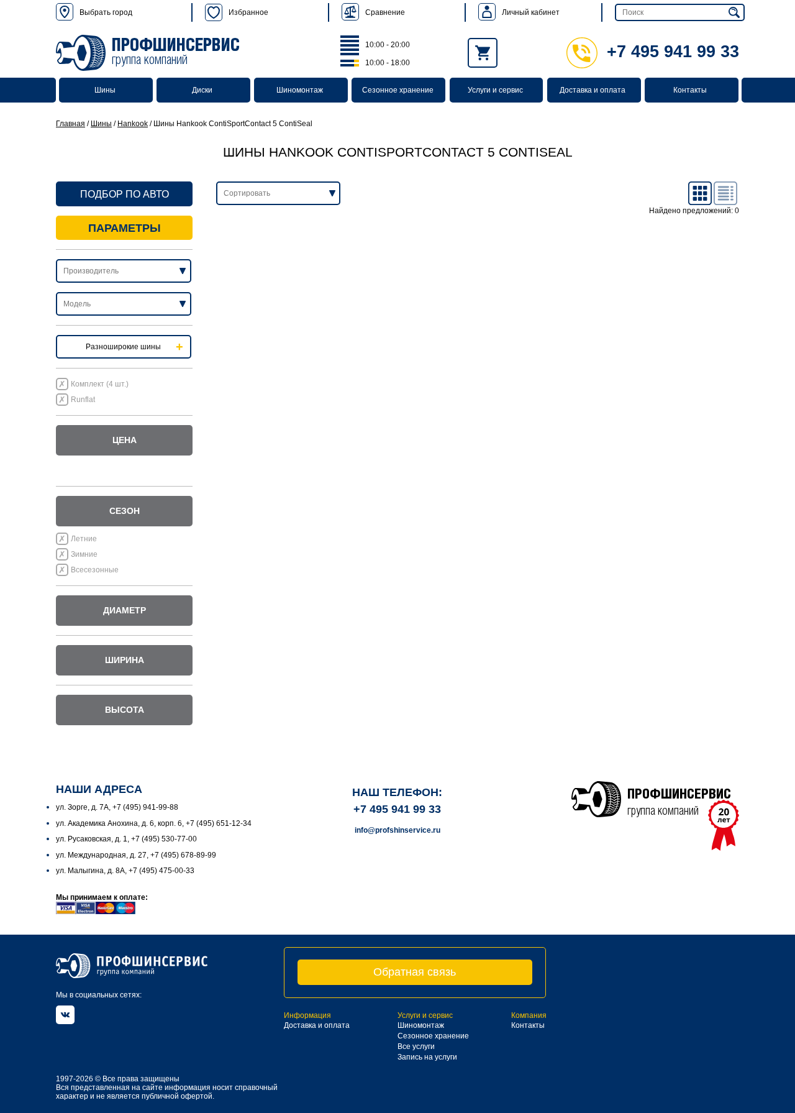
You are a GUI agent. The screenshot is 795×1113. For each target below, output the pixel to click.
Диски (202, 90)
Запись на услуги (427, 1057)
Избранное (248, 12)
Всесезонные (95, 570)
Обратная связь (414, 972)
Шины (105, 90)
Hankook (132, 123)
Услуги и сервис (495, 90)
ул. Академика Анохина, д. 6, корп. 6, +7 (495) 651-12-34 (154, 823)
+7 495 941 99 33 (673, 51)
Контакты (690, 90)
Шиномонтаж (299, 90)
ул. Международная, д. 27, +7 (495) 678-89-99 (136, 855)
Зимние (84, 554)
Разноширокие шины (123, 346)
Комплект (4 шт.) (100, 384)
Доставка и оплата (592, 90)
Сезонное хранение (398, 90)
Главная (70, 123)
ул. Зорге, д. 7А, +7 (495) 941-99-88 (117, 807)
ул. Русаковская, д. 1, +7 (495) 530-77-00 (126, 839)
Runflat (83, 399)
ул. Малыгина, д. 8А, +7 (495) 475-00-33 (125, 870)
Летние (84, 538)
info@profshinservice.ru (397, 830)
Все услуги (416, 1046)
